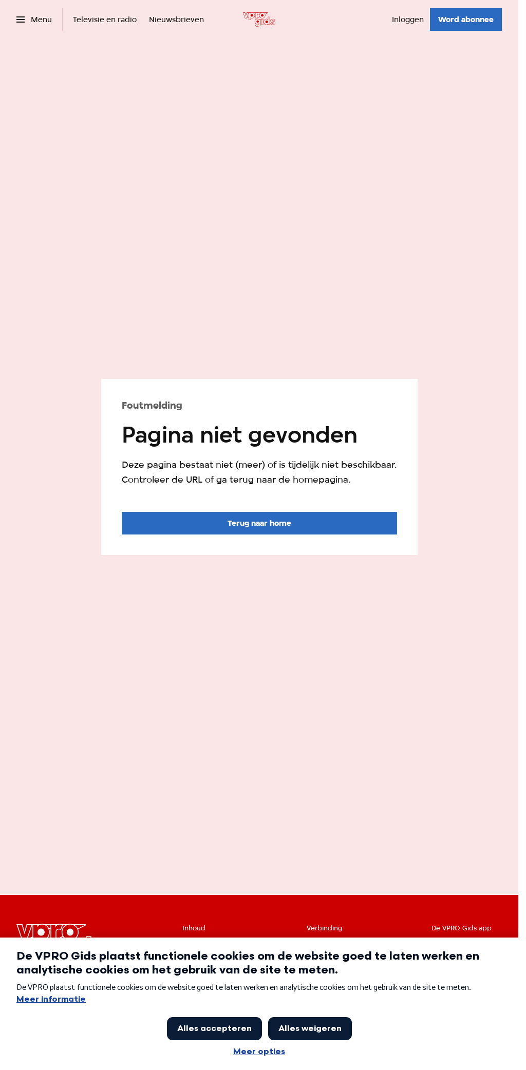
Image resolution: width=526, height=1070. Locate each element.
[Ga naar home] (259, 19)
